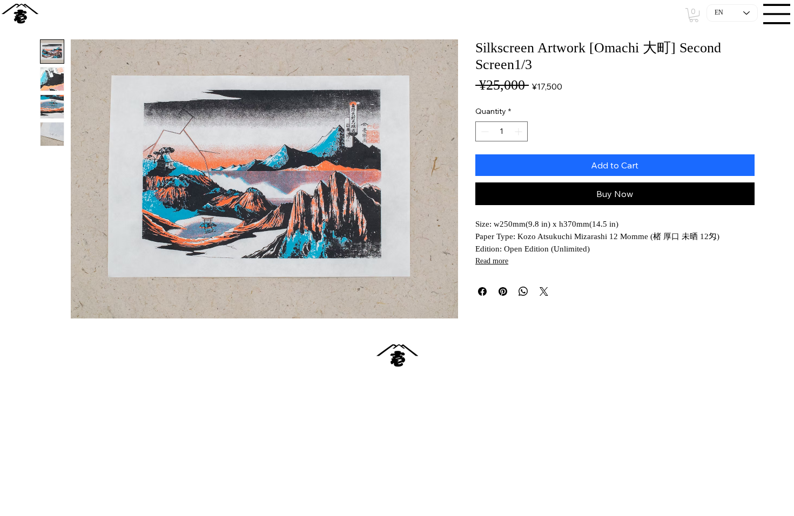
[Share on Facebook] (482, 291)
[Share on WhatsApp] (523, 291)
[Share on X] (543, 291)
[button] (693, 15)
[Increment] (519, 131)
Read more (491, 261)
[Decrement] (483, 131)
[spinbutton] (501, 131)
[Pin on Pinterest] (502, 291)
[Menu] (777, 14)
